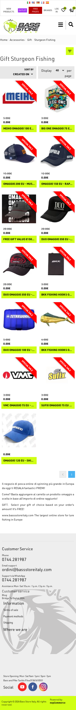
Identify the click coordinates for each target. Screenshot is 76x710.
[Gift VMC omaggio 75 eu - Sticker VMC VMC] (19, 375)
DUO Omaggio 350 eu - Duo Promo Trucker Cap (57, 239)
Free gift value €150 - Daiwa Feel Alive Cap (19, 239)
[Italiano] (28, 2)
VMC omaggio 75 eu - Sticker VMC (19, 405)
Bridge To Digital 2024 (13, 598)
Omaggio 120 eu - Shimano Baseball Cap (19, 460)
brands (48, 10)
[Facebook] (32, 690)
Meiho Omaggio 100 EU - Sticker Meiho (19, 128)
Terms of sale (10, 609)
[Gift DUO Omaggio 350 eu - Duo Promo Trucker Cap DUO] (57, 209)
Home (4, 40)
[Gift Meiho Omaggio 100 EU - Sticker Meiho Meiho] (19, 98)
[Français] (42, 2)
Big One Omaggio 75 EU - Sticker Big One (57, 128)
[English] (33, 2)
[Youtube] (22, 690)
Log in (57, 10)
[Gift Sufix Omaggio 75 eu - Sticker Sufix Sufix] (57, 375)
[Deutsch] (38, 2)
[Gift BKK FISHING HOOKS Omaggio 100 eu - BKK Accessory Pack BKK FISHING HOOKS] (57, 264)
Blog (4, 595)
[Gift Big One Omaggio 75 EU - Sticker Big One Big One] (57, 98)
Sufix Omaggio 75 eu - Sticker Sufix (57, 405)
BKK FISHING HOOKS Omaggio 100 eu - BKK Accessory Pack (57, 294)
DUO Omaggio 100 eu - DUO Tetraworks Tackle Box (19, 350)
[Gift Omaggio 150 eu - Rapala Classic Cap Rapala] (57, 154)
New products (8, 10)
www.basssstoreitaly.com (18, 515)
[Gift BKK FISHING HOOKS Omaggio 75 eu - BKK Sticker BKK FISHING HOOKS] (57, 320)
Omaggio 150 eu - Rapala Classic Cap (57, 184)
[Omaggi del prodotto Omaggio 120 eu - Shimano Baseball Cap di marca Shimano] (19, 430)
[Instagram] (43, 690)
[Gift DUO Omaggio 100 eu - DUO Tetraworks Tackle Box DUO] (19, 320)
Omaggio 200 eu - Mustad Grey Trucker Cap (19, 184)
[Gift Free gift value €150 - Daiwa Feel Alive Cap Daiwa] (19, 209)
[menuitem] (38, 595)
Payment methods (13, 616)
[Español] (47, 2)
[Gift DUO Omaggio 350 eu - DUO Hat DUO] (19, 264)
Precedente (62, 474)
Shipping (8, 622)
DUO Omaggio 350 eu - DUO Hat (19, 294)
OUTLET (22, 10)
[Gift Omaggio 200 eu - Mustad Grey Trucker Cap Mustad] (19, 154)
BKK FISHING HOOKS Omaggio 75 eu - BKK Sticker (57, 350)
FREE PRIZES (35, 10)
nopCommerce (57, 702)
